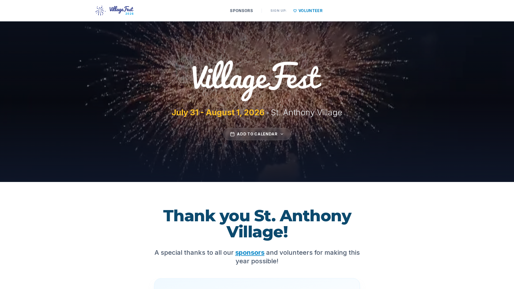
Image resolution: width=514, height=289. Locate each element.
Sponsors (241, 10)
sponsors (249, 252)
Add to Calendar (257, 134)
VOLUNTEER (310, 10)
